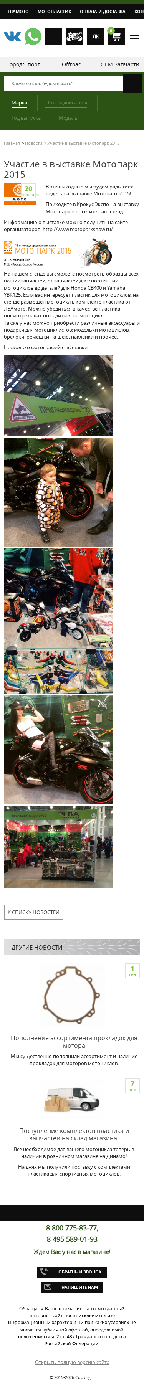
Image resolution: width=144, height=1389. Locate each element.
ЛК (96, 36)
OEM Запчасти (120, 64)
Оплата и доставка (103, 11)
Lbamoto (18, 11)
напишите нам (79, 1287)
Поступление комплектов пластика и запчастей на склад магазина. (74, 1134)
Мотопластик (54, 11)
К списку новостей (34, 912)
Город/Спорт (23, 64)
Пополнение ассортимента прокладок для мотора (74, 1041)
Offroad (72, 64)
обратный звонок (79, 1272)
